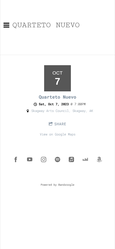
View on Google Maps (57, 134)
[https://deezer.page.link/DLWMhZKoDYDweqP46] (85, 159)
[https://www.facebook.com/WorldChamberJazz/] (15, 159)
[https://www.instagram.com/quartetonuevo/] (43, 159)
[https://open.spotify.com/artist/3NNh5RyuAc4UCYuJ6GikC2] (57, 159)
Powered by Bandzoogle (57, 184)
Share (60, 123)
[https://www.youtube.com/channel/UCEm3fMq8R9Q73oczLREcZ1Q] (29, 159)
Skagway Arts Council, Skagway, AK (62, 110)
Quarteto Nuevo (57, 97)
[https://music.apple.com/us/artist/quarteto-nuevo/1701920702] (71, 159)
